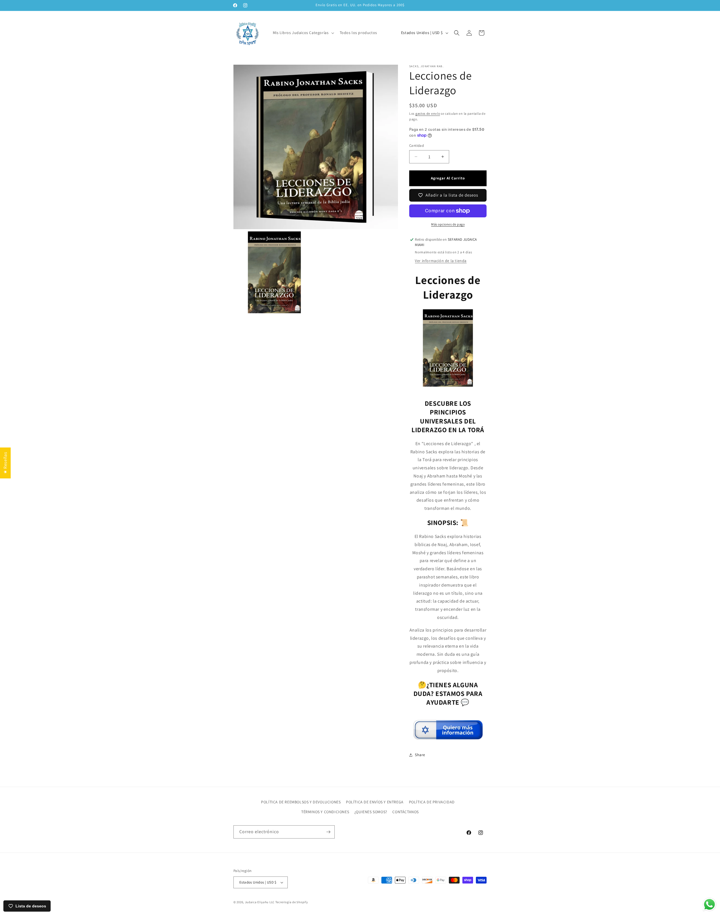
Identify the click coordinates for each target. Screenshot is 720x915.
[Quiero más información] (448, 737)
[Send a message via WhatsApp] (709, 904)
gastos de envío (427, 113)
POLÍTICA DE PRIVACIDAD (432, 801)
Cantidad (416, 145)
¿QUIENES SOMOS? (370, 811)
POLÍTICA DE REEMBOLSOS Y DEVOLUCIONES (301, 801)
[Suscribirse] (328, 832)
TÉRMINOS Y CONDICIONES (325, 811)
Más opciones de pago (448, 224)
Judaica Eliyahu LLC (259, 902)
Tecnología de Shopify (291, 902)
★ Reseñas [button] (5, 463)
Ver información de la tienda (441, 260)
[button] (302, 33)
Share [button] (420, 754)
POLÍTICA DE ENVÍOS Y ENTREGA (375, 801)
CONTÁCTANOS (405, 811)
